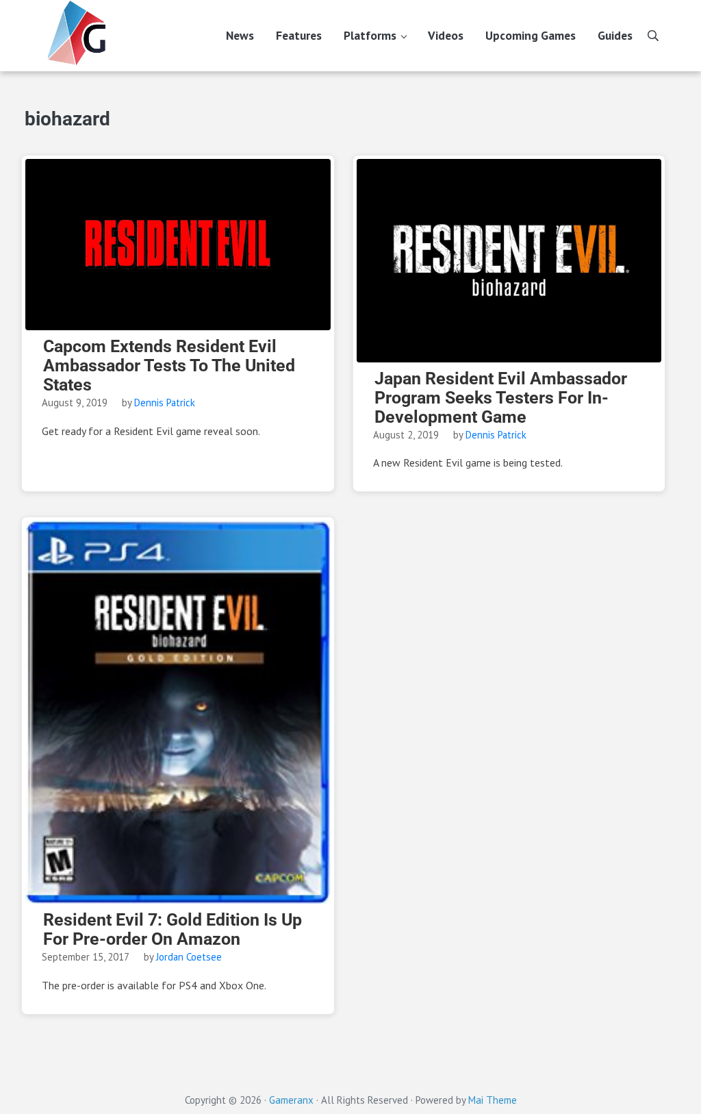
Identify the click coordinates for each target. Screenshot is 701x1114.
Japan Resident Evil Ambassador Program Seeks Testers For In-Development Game (500, 398)
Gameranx (291, 1099)
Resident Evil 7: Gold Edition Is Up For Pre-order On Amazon (172, 930)
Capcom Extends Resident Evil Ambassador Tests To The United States (169, 366)
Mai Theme (492, 1099)
